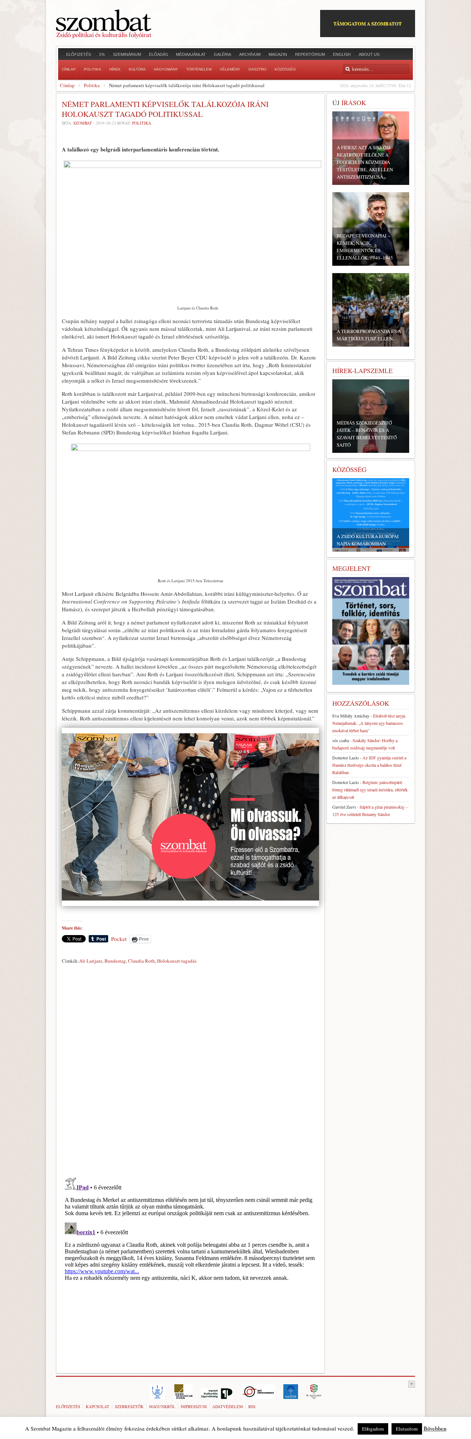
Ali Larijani (90, 960)
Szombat (82, 123)
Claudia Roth (141, 960)
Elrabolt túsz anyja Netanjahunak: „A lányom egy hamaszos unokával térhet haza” (368, 723)
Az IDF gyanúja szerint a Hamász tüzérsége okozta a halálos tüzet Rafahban (369, 765)
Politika (92, 85)
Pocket (119, 938)
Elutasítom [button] (407, 1428)
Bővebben (435, 1428)
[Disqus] (190, 1069)
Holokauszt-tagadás (176, 960)
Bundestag (115, 960)
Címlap (67, 85)
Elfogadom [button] (373, 1428)
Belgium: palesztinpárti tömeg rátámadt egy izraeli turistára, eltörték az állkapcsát (370, 789)
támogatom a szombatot (367, 23)
